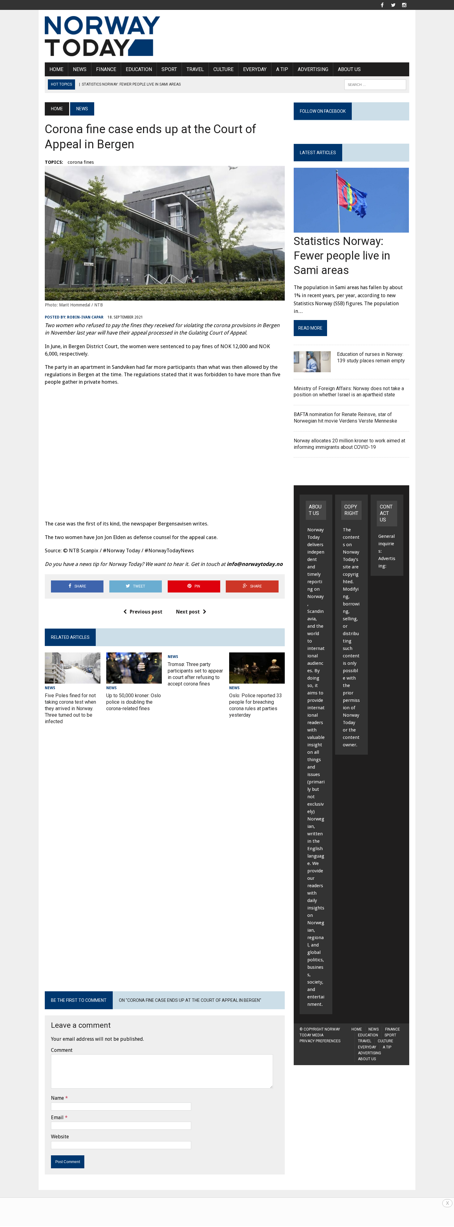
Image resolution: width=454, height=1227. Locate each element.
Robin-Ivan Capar (85, 317)
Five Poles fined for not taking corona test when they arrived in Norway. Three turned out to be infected (70, 708)
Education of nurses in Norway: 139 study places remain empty (371, 357)
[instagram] (404, 4)
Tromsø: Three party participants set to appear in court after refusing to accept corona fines (195, 673)
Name (57, 1098)
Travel (195, 69)
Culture (223, 69)
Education (139, 69)
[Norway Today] (102, 36)
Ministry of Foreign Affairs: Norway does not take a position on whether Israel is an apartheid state (349, 392)
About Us (349, 69)
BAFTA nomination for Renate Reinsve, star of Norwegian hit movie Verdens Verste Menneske (345, 417)
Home (56, 69)
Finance (106, 69)
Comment (62, 1050)
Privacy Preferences (320, 1041)
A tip (282, 69)
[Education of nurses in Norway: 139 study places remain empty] (312, 368)
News (79, 69)
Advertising (313, 69)
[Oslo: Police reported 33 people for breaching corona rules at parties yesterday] (257, 680)
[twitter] (393, 4)
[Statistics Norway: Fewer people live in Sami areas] (351, 229)
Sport (169, 69)
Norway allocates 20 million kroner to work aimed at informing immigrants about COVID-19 (349, 444)
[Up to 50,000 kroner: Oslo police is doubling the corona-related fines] (134, 680)
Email (57, 1117)
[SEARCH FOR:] (375, 84)
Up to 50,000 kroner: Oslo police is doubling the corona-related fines (133, 702)
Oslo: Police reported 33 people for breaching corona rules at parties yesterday (255, 705)
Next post (188, 612)
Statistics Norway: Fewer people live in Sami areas (342, 256)
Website (60, 1137)
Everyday (255, 69)
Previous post (146, 612)
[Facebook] (382, 4)
